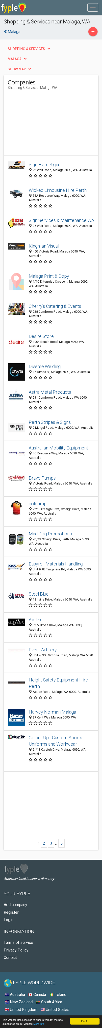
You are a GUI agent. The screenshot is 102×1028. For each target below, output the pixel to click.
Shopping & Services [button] (26, 49)
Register (11, 912)
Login (8, 919)
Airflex (35, 619)
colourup (38, 503)
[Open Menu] (92, 7)
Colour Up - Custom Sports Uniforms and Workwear (55, 741)
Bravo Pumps (42, 478)
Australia (17, 994)
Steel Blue (39, 594)
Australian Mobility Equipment (58, 447)
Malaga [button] (15, 59)
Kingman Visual (44, 246)
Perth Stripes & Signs (50, 422)
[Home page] (13, 7)
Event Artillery (43, 649)
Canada (39, 994)
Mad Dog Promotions (50, 533)
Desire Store (41, 336)
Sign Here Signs (44, 164)
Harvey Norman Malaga (52, 712)
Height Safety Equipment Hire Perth (58, 683)
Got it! (84, 1021)
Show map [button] (17, 69)
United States (57, 1009)
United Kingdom (23, 1009)
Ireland (59, 994)
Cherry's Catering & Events (55, 306)
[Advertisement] (45, 124)
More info (38, 1024)
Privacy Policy (16, 950)
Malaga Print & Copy (49, 276)
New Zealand (21, 1002)
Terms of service (18, 942)
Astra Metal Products (50, 392)
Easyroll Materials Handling (56, 563)
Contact (10, 957)
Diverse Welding (45, 366)
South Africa (51, 1002)
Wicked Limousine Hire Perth (58, 190)
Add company (15, 904)
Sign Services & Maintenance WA (61, 220)
